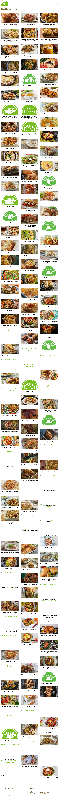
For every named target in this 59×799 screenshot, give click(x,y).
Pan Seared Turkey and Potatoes (10, 507)
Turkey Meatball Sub (29, 210)
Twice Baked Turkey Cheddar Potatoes (49, 40)
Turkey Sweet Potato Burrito (49, 99)
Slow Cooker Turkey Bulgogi (29, 450)
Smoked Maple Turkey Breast (49, 441)
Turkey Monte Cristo (49, 203)
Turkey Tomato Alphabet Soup (49, 84)
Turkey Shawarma (49, 114)
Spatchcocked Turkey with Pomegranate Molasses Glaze (10, 416)
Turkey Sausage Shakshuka (49, 143)
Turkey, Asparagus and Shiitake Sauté (29, 55)
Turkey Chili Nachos (49, 277)
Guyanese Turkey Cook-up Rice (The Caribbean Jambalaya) (29, 614)
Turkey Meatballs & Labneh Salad (10, 207)
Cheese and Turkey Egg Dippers (29, 707)
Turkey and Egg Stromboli (10, 325)
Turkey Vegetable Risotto (10, 72)
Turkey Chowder (29, 270)
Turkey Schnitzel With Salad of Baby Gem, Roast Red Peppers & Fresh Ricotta (10, 118)
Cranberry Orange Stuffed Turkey (29, 691)
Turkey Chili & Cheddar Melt (10, 281)
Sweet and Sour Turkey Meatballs (10, 385)
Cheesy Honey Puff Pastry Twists (10, 706)
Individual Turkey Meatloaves (29, 584)
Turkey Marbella (10, 223)
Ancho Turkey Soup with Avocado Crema (10, 776)
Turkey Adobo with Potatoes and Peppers (29, 329)
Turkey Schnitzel (49, 128)
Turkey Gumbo (10, 237)
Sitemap (5, 790)
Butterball (32, 789)
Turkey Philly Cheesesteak (10, 177)
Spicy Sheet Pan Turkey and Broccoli (49, 411)
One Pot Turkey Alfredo (29, 511)
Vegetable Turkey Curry (49, 24)
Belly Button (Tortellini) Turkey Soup (29, 736)
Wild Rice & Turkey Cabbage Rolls (10, 25)
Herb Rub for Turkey (29, 599)
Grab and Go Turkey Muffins (29, 629)
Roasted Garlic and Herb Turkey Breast (29, 481)
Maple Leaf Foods (43, 789)
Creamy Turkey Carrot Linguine (49, 683)
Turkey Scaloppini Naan (10, 133)
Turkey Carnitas (29, 285)
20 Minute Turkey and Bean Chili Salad (49, 778)
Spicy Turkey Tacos (29, 406)
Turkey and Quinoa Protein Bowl (49, 321)
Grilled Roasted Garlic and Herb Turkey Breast (49, 616)
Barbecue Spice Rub (49, 732)
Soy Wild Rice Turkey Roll (49, 426)
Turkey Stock (29, 101)
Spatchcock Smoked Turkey (29, 421)
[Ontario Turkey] (5, 6)
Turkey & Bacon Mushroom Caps (29, 345)
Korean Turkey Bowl (10, 568)
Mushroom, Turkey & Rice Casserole (10, 522)
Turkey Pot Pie (49, 172)
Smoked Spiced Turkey (29, 435)
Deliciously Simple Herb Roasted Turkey (49, 652)
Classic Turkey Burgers (10, 692)
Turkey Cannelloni (49, 292)
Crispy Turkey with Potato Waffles (49, 668)
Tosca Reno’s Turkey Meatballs (49, 352)
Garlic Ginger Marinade (49, 621)
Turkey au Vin (10, 310)
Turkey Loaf (49, 232)
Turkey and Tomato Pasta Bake (29, 314)
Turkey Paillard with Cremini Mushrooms (49, 187)
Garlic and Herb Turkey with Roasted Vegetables (49, 636)
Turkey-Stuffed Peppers (49, 55)
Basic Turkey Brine (10, 740)
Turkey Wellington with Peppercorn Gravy (10, 57)
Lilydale (31, 792)
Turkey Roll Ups (49, 157)
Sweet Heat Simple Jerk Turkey (49, 381)
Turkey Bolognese (49, 306)
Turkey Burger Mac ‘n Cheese (29, 300)
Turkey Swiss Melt (10, 87)
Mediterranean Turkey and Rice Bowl (49, 548)
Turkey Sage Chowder (29, 151)
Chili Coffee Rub (49, 698)
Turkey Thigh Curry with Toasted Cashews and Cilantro (29, 86)
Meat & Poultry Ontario (44, 792)
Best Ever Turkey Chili (49, 728)
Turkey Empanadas (29, 256)
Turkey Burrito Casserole (10, 296)
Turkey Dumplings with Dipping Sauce (49, 262)
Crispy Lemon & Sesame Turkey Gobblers (29, 675)
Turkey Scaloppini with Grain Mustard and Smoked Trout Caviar (29, 135)
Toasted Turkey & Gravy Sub (10, 356)
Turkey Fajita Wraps (49, 247)
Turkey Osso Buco (29, 196)
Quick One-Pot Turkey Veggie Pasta (10, 492)
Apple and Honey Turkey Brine (29, 766)
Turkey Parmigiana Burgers (29, 181)
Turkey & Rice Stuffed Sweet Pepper (48, 336)
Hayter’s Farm (32, 793)
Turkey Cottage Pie (10, 266)
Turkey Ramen (10, 163)
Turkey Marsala (49, 217)
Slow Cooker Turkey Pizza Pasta (10, 447)
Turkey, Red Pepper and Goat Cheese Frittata (10, 41)
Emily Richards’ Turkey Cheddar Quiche (9, 631)
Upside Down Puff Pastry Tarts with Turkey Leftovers (29, 40)
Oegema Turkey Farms (34, 791)
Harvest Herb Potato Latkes (10, 612)
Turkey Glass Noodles (29, 241)
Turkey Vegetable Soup (29, 71)
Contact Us (5, 789)
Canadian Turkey (43, 793)
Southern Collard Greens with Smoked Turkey (10, 432)
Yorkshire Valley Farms (44, 791)
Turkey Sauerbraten (10, 148)
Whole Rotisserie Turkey (29, 24)
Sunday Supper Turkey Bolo (29, 391)
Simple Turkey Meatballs (48, 471)
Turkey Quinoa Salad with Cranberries (29, 166)
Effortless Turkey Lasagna (29, 644)
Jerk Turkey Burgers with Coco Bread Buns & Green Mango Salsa (49, 579)
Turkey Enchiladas (10, 252)
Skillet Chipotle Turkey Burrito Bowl (29, 465)
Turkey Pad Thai (10, 192)
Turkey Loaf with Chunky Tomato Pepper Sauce (29, 226)
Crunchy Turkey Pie (10, 661)
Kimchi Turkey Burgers (29, 570)
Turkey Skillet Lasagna (10, 101)
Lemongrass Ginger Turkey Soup (49, 563)
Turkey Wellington (49, 70)
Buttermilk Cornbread (10, 710)
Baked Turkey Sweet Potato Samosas (49, 747)
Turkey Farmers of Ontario (8, 788)
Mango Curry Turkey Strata (29, 555)
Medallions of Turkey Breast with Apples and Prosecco (10, 553)
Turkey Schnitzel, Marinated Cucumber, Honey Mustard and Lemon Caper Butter (29, 118)
